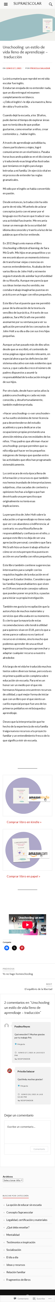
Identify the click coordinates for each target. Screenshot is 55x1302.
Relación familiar (16, 1272)
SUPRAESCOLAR (27, 3)
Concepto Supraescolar (19, 1212)
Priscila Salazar (40, 68)
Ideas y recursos (15, 1264)
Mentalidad (13, 1234)
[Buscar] (48, 4)
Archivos (8, 1176)
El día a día (12, 1257)
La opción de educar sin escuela (24, 1204)
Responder (24, 1059)
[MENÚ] (6, 4)
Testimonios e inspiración (20, 1242)
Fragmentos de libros (18, 1279)
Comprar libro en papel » (23, 876)
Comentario (39, 1149)
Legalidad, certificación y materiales (26, 1219)
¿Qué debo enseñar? (17, 1227)
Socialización (13, 1249)
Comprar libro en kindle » (24, 822)
